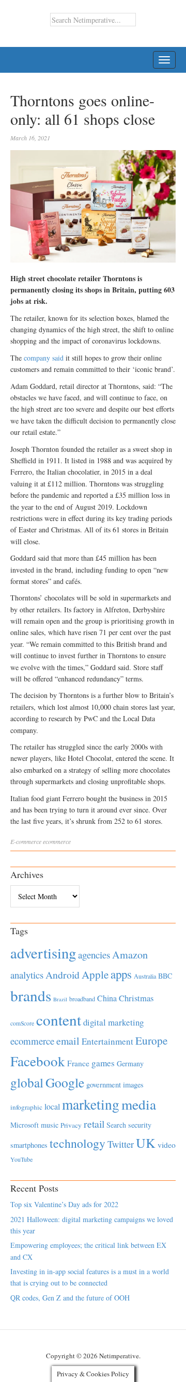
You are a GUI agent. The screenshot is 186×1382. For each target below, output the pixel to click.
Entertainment (107, 1041)
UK (146, 1142)
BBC (165, 976)
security (139, 1125)
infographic (26, 1107)
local (52, 1106)
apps (121, 974)
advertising (43, 953)
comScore (22, 1023)
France (78, 1063)
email (68, 1041)
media (138, 1104)
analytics (26, 974)
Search (116, 1125)
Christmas (136, 998)
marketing (90, 1104)
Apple (95, 974)
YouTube (21, 1159)
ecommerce (57, 841)
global (26, 1082)
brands (30, 995)
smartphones (29, 1145)
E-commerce (25, 841)
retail (94, 1124)
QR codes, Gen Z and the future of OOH (70, 1298)
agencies (94, 954)
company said (45, 358)
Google (64, 1082)
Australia (145, 976)
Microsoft (24, 1125)
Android (62, 975)
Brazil (60, 999)
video (167, 1145)
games (103, 1063)
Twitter (120, 1144)
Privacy (71, 1125)
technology (77, 1143)
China (107, 998)
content (58, 1020)
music (49, 1125)
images (133, 1085)
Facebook (37, 1060)
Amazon (130, 955)
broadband (82, 999)
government (103, 1085)
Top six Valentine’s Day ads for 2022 (64, 1204)
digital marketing (113, 1022)
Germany (130, 1063)
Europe (151, 1040)
